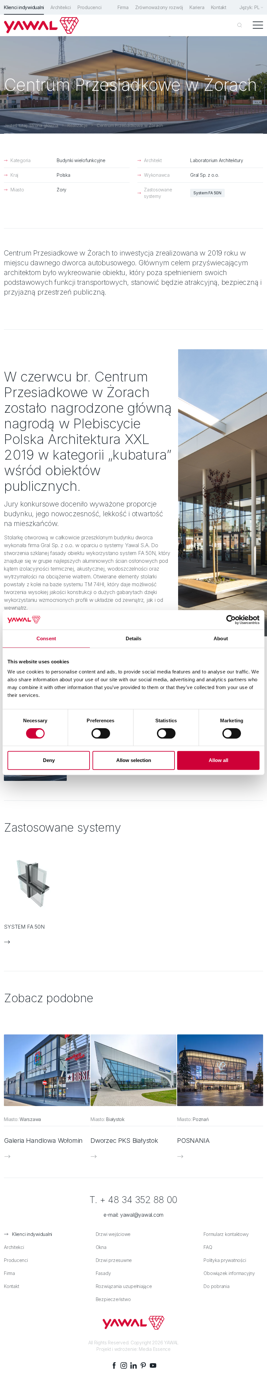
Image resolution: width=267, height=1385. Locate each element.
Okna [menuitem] (101, 1247)
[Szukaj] (239, 25)
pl (257, 7)
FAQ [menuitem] (208, 1247)
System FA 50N (207, 192)
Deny (49, 760)
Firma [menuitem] (123, 7)
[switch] (100, 733)
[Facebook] (114, 1365)
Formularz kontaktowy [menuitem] (226, 1234)
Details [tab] (134, 638)
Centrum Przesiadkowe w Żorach (130, 125)
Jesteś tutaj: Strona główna (31, 125)
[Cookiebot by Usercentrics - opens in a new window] (231, 620)
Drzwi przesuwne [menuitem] (114, 1260)
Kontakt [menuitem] (218, 7)
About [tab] (221, 638)
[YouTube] (153, 1365)
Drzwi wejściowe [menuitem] (113, 1234)
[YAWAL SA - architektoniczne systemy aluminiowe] (41, 25)
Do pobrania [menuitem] (216, 1286)
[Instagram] (123, 1365)
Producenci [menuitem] (89, 7)
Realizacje (77, 125)
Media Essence (155, 1349)
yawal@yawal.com (141, 1215)
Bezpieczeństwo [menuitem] (113, 1299)
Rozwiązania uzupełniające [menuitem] (124, 1286)
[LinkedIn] (133, 1365)
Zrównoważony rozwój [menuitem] (159, 7)
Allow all (218, 760)
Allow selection (133, 760)
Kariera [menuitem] (197, 7)
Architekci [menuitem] (60, 7)
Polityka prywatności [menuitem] (225, 1260)
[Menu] (258, 25)
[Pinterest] (143, 1365)
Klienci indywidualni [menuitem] (24, 7)
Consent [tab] (46, 638)
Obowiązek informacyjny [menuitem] (229, 1273)
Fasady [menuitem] (103, 1273)
